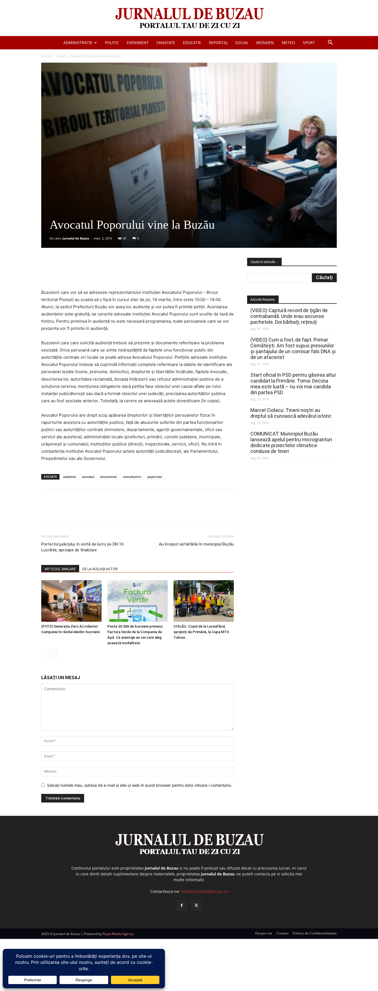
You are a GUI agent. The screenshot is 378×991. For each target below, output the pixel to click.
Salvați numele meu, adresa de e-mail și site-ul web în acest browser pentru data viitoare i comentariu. (139, 785)
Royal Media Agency (118, 933)
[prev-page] (44, 654)
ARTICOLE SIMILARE (60, 569)
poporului (154, 477)
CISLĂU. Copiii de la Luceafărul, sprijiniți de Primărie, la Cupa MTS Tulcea (201, 632)
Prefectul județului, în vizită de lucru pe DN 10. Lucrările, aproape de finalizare (82, 547)
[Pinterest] (107, 273)
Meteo (288, 42)
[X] (95, 273)
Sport (309, 42)
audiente (69, 477)
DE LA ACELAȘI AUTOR (100, 569)
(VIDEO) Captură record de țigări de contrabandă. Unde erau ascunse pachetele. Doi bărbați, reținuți (289, 316)
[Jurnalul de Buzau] (189, 18)
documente (108, 477)
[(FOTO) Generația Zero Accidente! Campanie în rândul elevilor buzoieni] (71, 601)
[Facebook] (82, 273)
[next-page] (53, 654)
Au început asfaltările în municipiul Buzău (196, 544)
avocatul (88, 477)
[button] (330, 43)
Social (241, 42)
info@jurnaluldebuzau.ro (204, 891)
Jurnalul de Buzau (76, 238)
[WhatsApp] (120, 273)
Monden (265, 42)
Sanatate (165, 42)
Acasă (46, 56)
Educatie (192, 42)
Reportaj (218, 42)
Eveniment (138, 42)
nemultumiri (132, 477)
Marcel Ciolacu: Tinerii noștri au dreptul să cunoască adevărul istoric (291, 413)
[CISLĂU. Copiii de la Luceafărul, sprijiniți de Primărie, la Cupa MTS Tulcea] (204, 601)
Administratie (77, 42)
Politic (112, 42)
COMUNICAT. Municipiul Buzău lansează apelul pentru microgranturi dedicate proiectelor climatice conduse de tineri (291, 442)
